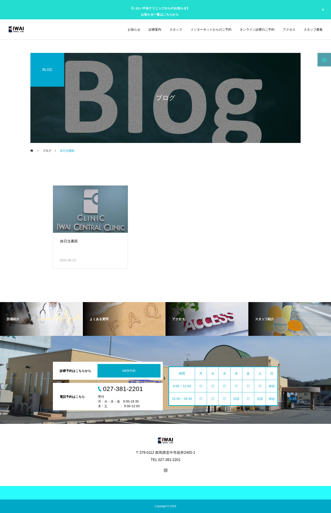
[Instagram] (165, 470)
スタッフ (176, 29)
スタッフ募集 (313, 29)
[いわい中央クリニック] (16, 29)
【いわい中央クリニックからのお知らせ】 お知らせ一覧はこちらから (160, 11)
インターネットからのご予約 (210, 29)
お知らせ (134, 29)
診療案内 (155, 29)
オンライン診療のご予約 (257, 29)
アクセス (289, 29)
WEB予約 (129, 371)
